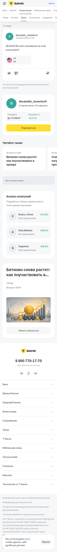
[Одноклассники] (28, 373)
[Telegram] (35, 373)
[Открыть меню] (4, 3)
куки (27, 538)
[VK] (21, 373)
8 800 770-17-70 (28, 361)
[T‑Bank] (16, 3)
